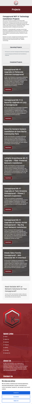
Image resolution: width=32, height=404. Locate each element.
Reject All (16, 400)
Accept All (16, 392)
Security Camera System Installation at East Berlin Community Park (15, 131)
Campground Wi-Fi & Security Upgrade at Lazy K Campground (15, 102)
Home (6, 336)
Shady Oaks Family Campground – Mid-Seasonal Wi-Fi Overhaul (15, 255)
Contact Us (7, 353)
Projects (7, 344)
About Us (7, 339)
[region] (16, 391)
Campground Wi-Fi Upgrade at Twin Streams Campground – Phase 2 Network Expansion (15, 192)
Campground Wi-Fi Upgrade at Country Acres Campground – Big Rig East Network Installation (15, 224)
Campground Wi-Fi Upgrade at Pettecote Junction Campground (14, 72)
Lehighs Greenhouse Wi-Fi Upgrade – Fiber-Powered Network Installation (16, 160)
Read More (8, 89)
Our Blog (7, 350)
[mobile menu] (30, 3)
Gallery (6, 347)
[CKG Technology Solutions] (16, 3)
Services (7, 342)
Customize (16, 396)
